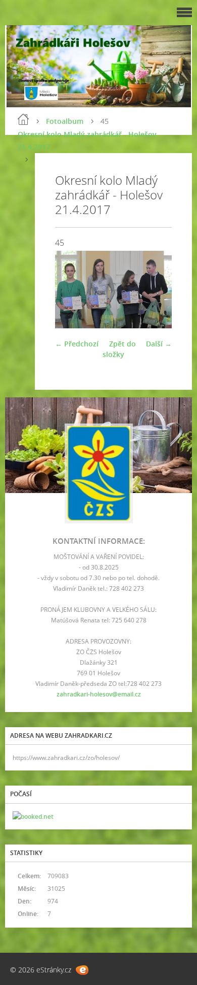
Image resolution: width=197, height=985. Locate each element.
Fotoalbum (64, 121)
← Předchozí (76, 343)
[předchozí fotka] (71, 289)
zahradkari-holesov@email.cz (99, 694)
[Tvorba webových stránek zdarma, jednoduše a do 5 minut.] (82, 970)
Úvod (23, 119)
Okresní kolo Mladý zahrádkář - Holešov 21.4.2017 (87, 140)
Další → (159, 343)
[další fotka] (155, 289)
